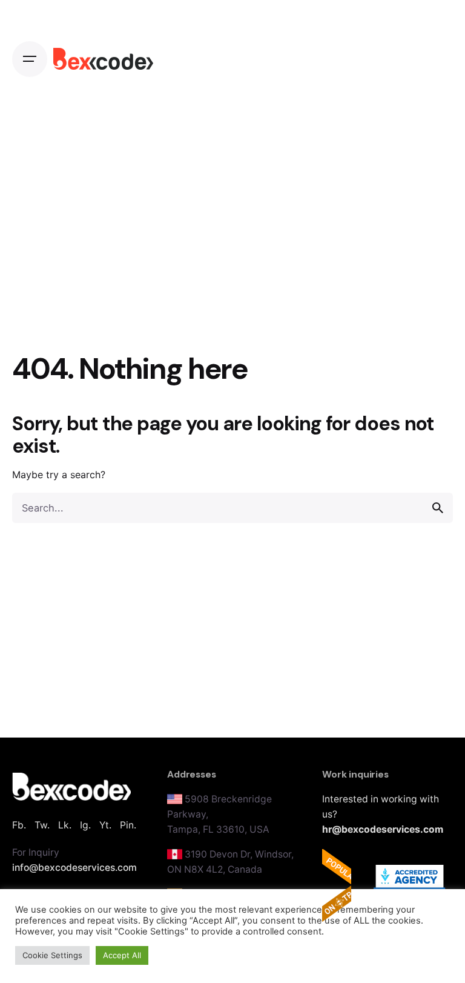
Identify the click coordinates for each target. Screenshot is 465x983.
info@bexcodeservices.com (74, 867)
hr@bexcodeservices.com (382, 829)
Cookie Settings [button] (52, 955)
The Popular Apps (336, 885)
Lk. (64, 825)
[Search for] (232, 508)
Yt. (105, 825)
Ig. (85, 825)
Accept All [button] (122, 955)
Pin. (128, 825)
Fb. (19, 825)
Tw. (42, 825)
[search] (438, 508)
